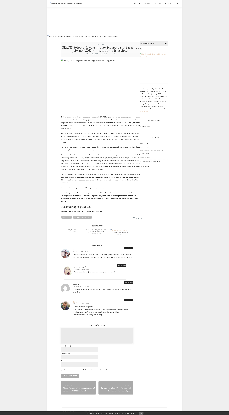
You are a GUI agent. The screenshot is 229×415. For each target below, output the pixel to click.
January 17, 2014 (96, 233)
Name (66, 346)
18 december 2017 (92, 54)
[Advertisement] (114, 21)
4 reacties (112, 54)
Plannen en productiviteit (148, 161)
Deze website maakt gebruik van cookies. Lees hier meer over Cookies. (110, 413)
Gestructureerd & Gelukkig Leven (150, 151)
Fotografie (101, 44)
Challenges (144, 154)
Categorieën (147, 3)
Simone (76, 250)
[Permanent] (118, 230)
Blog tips (142, 143)
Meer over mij (144, 111)
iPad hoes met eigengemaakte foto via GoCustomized (96, 231)
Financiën (143, 157)
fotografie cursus (66, 217)
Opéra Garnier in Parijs (121, 233)
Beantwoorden (129, 248)
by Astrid (104, 54)
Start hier (136, 3)
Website (63, 361)
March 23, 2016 (72, 231)
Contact (176, 3)
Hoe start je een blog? (163, 3)
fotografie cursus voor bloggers (82, 217)
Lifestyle (142, 166)
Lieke (75, 302)
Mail (65, 353)
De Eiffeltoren (72, 230)
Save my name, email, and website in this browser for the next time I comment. (90, 370)
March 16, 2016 (121, 234)
